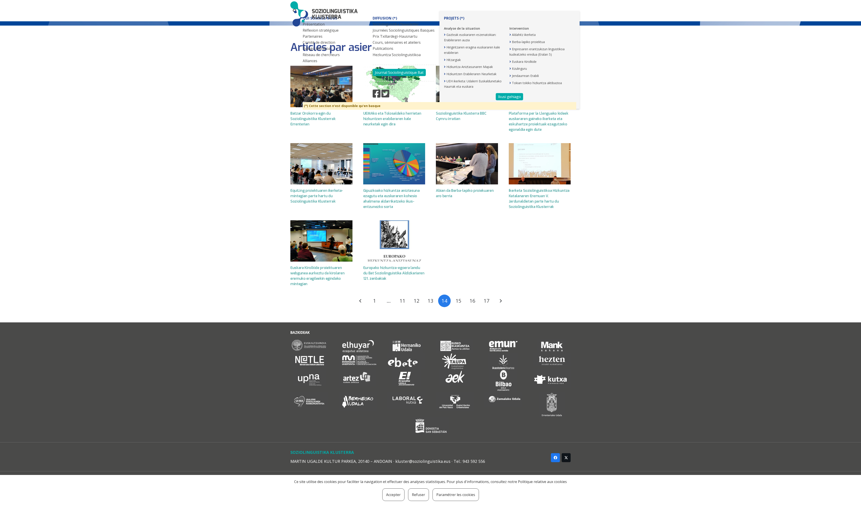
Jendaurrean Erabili (525, 76)
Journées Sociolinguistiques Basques (404, 30)
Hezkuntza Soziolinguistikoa (397, 54)
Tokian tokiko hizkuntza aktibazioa (537, 83)
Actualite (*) (315, 73)
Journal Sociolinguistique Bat (399, 72)
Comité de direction (319, 42)
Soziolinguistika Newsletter (396, 24)
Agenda (309, 79)
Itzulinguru (519, 68)
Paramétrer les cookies (455, 494)
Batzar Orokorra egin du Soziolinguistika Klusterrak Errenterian (312, 119)
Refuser (418, 494)
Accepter (393, 494)
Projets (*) (454, 18)
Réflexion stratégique (321, 30)
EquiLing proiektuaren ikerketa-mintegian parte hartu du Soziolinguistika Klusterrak (316, 196)
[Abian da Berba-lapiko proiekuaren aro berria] (467, 163)
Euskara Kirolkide (524, 61)
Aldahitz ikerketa (524, 35)
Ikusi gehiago (509, 96)
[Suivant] (500, 301)
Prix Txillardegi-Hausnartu (395, 36)
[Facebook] (555, 457)
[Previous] (360, 301)
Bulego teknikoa (316, 48)
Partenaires (312, 36)
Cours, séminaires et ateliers (397, 42)
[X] (566, 457)
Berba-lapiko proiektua (528, 42)
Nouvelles (311, 85)
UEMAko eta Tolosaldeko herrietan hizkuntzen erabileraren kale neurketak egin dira (392, 119)
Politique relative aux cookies (542, 481)
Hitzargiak (453, 60)
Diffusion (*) (385, 18)
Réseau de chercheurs (321, 54)
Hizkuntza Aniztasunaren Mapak (469, 67)
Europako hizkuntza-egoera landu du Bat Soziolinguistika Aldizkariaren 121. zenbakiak (393, 273)
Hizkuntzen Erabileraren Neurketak (471, 74)
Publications (383, 48)
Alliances (310, 60)
